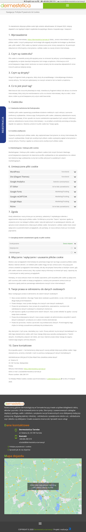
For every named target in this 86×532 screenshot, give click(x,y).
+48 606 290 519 (25, 439)
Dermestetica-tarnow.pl (43, 529)
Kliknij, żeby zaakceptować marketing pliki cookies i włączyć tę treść (43, 486)
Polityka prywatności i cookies (20, 447)
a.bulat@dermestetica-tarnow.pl (72, 1)
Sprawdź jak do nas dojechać (20, 450)
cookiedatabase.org (54, 379)
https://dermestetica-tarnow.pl (38, 40)
